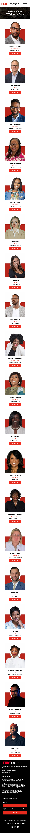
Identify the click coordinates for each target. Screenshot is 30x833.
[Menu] (25, 4)
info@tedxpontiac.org (11, 770)
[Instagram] (15, 827)
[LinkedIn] (12, 827)
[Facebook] (18, 827)
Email (5, 802)
